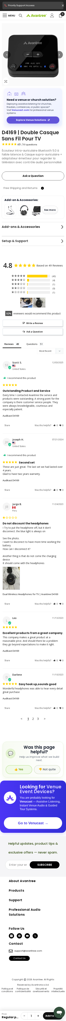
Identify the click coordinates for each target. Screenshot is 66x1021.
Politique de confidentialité (23, 990)
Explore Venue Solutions (31, 120)
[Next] (59, 54)
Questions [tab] (31, 344)
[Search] (20, 15)
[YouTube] (27, 935)
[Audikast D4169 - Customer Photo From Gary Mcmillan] (26, 303)
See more (50, 209)
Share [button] (7, 425)
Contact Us (19, 958)
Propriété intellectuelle (58, 990)
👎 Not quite (47, 769)
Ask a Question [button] (34, 331)
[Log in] (52, 15)
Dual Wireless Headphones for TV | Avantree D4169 (30, 594)
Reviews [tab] (9, 344)
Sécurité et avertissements (41, 990)
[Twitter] (35, 935)
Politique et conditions (7, 990)
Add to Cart (52, 1015)
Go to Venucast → (33, 823)
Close (63, 5)
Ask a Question (33, 176)
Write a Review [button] (34, 323)
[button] (33, 54)
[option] (33, 54)
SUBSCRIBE (44, 865)
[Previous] (7, 54)
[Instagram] (11, 935)
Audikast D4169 (11, 415)
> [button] (45, 719)
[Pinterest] (19, 935)
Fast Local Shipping (32, 6)
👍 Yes (18, 769)
